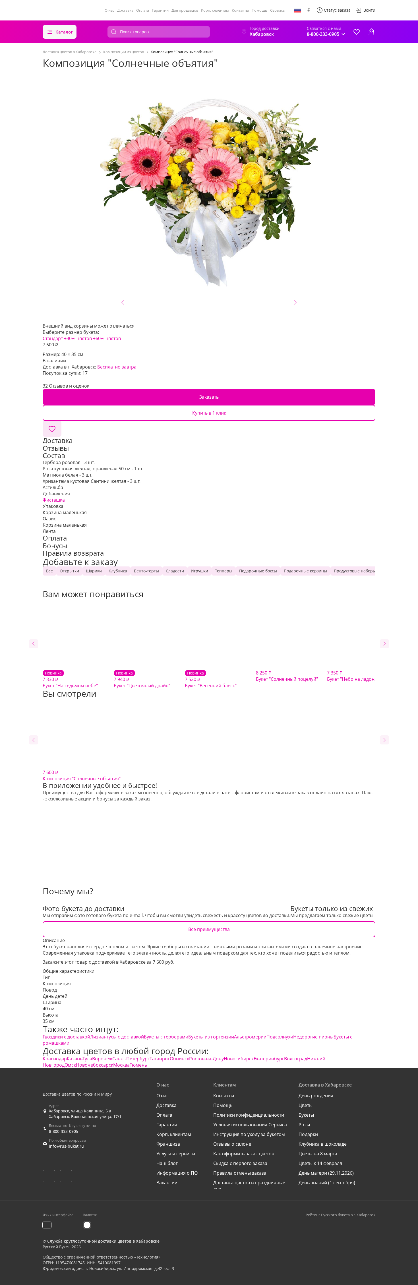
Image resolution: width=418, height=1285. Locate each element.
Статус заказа (337, 10)
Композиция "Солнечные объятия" (82, 775)
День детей (55, 996)
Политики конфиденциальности (248, 1115)
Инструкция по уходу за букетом (249, 1134)
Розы (304, 1124)
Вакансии (166, 1183)
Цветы (306, 1105)
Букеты (306, 1115)
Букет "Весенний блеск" (211, 679)
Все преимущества (209, 929)
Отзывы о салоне (232, 1144)
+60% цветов (107, 338)
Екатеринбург (269, 1059)
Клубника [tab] (118, 571)
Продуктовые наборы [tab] (355, 571)
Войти (369, 10)
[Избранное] (357, 32)
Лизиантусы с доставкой (117, 1037)
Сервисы (277, 10)
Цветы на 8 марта (318, 1154)
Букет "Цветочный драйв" (142, 679)
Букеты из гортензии (211, 1037)
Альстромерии (250, 1037)
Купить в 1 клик (209, 413)
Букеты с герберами (166, 1037)
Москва (121, 1065)
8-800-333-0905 (63, 1131)
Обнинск (179, 1059)
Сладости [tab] (175, 571)
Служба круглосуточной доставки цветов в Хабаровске (103, 1241)
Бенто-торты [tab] (146, 571)
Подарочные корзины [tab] (305, 571)
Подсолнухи (279, 1037)
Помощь (259, 10)
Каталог (64, 32)
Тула (87, 1059)
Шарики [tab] (94, 571)
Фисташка (54, 500)
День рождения (316, 1095)
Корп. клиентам (215, 10)
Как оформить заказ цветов (243, 1154)
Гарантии (160, 10)
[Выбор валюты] (308, 10)
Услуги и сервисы (175, 1154)
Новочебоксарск (94, 1065)
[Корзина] (371, 32)
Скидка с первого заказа (240, 1163)
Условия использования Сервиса (250, 1124)
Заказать (209, 397)
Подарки (308, 1134)
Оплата (142, 10)
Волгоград (295, 1059)
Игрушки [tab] (199, 571)
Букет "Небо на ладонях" (354, 676)
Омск (70, 1065)
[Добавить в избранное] (52, 429)
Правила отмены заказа (239, 1173)
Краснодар (55, 1059)
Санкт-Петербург (131, 1059)
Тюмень (138, 1065)
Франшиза (168, 1144)
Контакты (240, 10)
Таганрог (160, 1059)
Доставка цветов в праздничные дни (249, 1186)
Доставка (125, 10)
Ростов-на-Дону (206, 1059)
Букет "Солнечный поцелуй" (287, 676)
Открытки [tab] (69, 571)
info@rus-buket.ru (66, 1146)
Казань (74, 1059)
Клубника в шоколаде (323, 1144)
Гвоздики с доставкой (66, 1037)
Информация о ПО (177, 1173)
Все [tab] (49, 571)
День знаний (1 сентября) (327, 1183)
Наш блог (167, 1163)
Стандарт (53, 338)
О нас (109, 10)
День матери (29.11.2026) (326, 1173)
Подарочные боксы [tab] (258, 571)
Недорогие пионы (313, 1037)
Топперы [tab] (223, 571)
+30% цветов (78, 338)
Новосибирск (239, 1059)
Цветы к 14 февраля (320, 1163)
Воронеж (102, 1059)
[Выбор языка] (297, 10)
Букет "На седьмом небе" (70, 679)
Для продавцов (184, 10)
